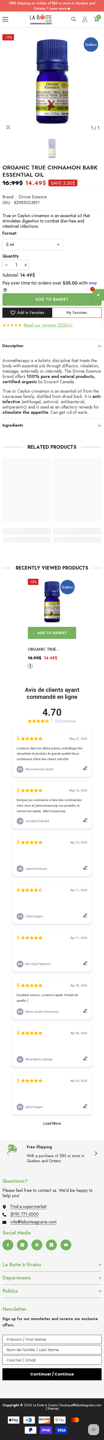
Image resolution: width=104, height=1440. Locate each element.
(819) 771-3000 (24, 1214)
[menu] (5, 19)
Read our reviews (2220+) (48, 325)
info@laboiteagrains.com (33, 1222)
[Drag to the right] (96, 1154)
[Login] (85, 19)
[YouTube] (65, 1244)
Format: (9, 233)
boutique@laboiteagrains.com (80, 1405)
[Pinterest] (36, 1244)
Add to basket (51, 299)
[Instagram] (22, 1244)
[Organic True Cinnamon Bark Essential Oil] (52, 603)
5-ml (30, 666)
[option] (52, 83)
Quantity (10, 256)
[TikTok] (51, 1244)
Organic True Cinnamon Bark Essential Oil (44, 650)
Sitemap (53, 1408)
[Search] (74, 19)
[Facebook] (7, 1244)
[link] (26, 531)
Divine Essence (33, 197)
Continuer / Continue (52, 1374)
